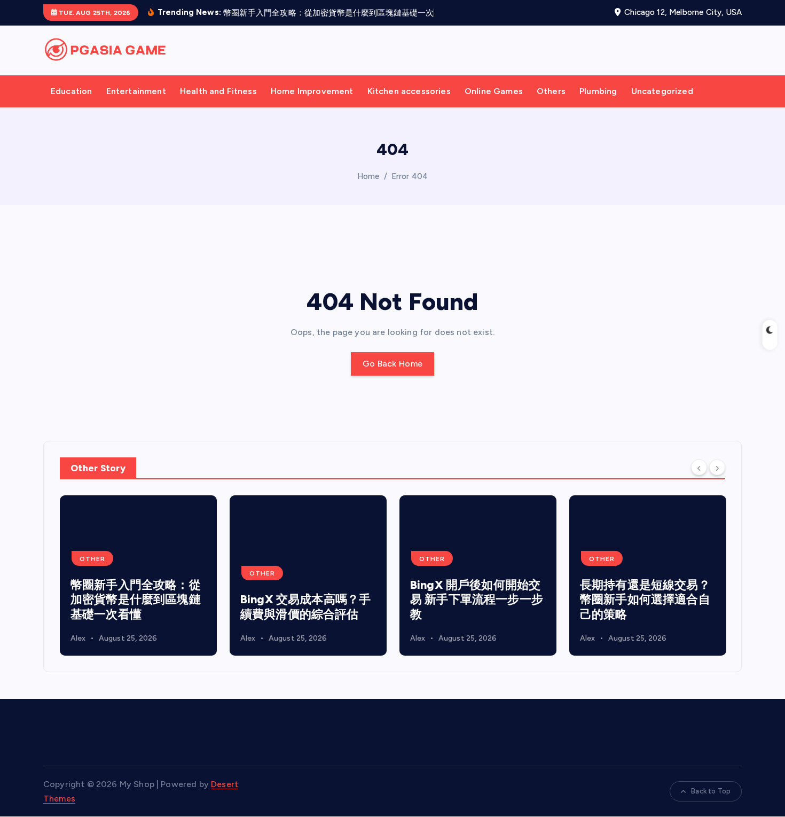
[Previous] (699, 481)
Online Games (494, 104)
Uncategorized (662, 104)
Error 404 (409, 190)
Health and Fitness (218, 104)
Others (551, 104)
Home (368, 190)
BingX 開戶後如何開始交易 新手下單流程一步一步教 (476, 613)
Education (71, 104)
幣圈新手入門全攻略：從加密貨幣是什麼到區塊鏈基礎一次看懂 (135, 613)
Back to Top (711, 805)
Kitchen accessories (409, 104)
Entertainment (136, 104)
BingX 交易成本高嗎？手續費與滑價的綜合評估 (305, 620)
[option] (138, 589)
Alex (78, 652)
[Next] (717, 481)
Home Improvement (312, 104)
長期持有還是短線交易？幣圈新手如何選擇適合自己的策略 (645, 613)
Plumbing (598, 104)
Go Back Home (393, 377)
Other (92, 572)
